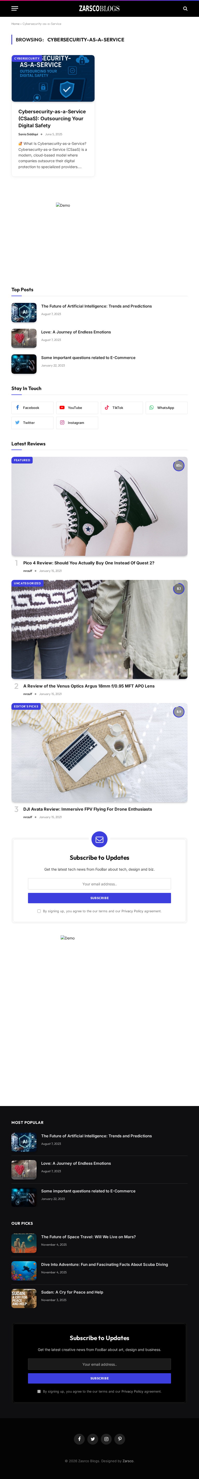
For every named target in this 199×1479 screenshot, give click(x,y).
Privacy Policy (132, 911)
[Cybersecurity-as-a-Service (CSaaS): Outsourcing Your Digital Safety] (53, 78)
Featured (22, 460)
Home (15, 24)
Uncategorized (27, 583)
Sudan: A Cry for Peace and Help (72, 1292)
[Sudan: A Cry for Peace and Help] (24, 1298)
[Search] (185, 8)
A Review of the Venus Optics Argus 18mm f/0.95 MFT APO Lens (89, 686)
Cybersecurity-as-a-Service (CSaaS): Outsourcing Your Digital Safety (52, 118)
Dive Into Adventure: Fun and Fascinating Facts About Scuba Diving (104, 1264)
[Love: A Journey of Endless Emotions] (24, 338)
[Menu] (14, 8)
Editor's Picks (26, 706)
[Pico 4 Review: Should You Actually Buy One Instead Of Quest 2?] (99, 506)
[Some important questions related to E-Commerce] (24, 364)
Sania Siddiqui (28, 134)
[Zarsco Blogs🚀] (99, 8)
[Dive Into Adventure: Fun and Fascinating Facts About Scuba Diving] (24, 1271)
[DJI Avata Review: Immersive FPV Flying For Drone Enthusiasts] (99, 752)
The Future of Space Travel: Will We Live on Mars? (88, 1236)
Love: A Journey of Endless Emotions (76, 332)
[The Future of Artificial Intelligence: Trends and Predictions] (24, 312)
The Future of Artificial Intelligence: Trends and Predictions (96, 306)
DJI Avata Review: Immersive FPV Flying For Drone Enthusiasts (87, 809)
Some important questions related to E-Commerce (88, 357)
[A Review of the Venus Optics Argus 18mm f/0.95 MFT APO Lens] (99, 629)
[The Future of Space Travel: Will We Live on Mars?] (24, 1243)
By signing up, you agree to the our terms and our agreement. (102, 911)
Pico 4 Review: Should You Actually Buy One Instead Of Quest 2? (88, 562)
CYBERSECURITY (27, 58)
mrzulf (27, 571)
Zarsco (128, 1461)
